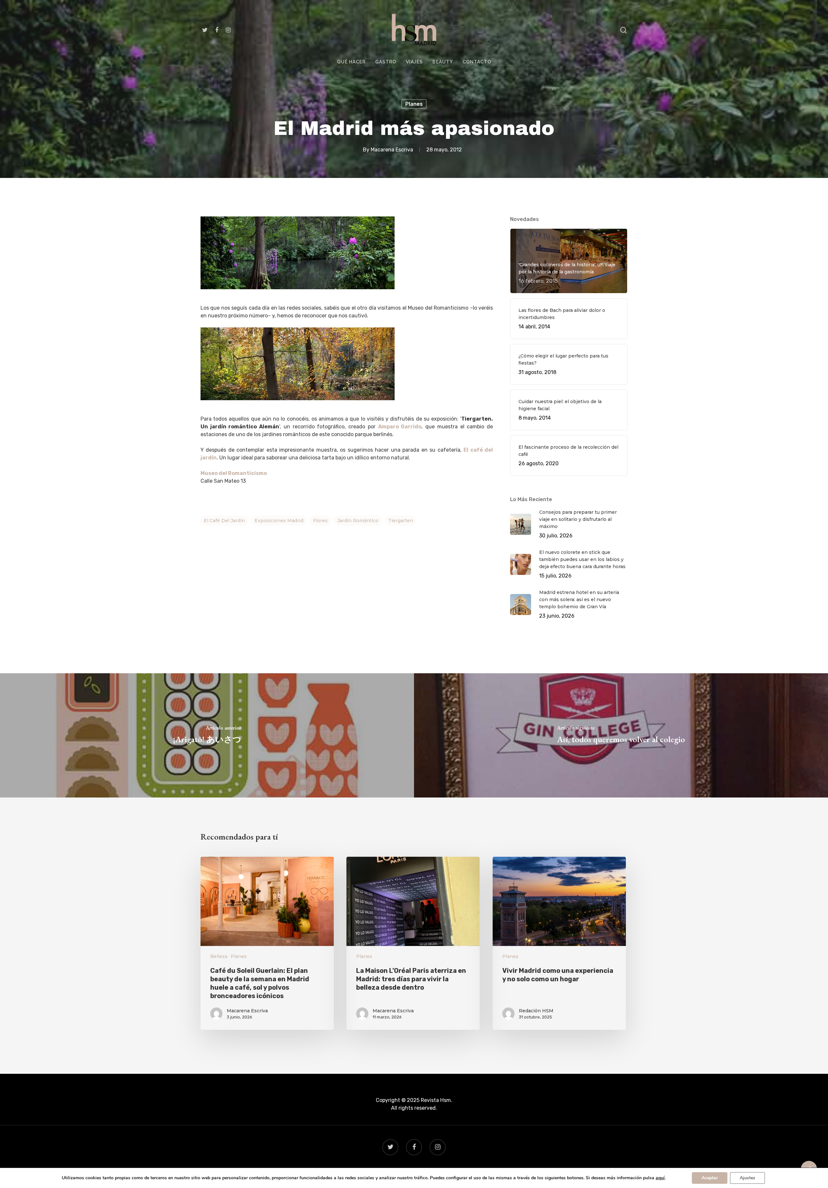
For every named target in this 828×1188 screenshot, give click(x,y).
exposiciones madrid (279, 520)
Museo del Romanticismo (234, 473)
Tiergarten (400, 520)
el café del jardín (224, 520)
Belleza (218, 956)
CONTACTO (477, 62)
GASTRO (385, 62)
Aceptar (710, 1178)
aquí (660, 1178)
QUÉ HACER (351, 62)
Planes (414, 104)
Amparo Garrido (400, 427)
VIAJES (414, 62)
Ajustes (747, 1178)
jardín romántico (357, 520)
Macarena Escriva (392, 150)
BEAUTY (442, 62)
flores (320, 520)
